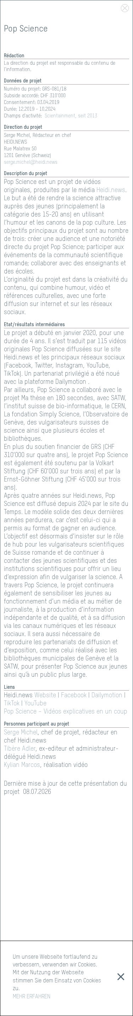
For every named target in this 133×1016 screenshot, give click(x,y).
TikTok (12, 703)
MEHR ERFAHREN (31, 997)
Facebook (74, 695)
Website (45, 695)
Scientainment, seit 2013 (71, 116)
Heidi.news (110, 190)
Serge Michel (21, 732)
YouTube (35, 703)
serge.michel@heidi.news (30, 162)
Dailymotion (107, 695)
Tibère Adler (19, 749)
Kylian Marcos (22, 765)
